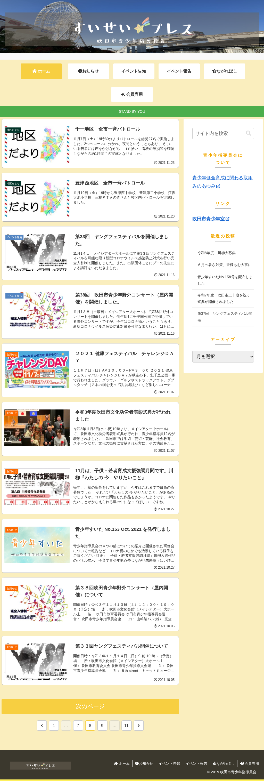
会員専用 (251, 763)
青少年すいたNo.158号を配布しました (225, 280)
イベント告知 (169, 763)
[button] (248, 133)
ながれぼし (226, 763)
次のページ (90, 706)
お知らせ (146, 763)
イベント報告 (196, 763)
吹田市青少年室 (208, 218)
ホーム (124, 763)
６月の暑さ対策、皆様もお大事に (224, 265)
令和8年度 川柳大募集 (216, 253)
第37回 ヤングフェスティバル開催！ (224, 316)
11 (126, 725)
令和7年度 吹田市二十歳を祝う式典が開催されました (223, 298)
